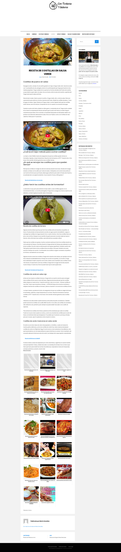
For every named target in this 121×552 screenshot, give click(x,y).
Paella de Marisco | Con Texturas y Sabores (87, 177)
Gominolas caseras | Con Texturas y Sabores (88, 276)
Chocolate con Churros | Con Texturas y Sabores (88, 226)
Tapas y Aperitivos (82, 136)
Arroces (80, 93)
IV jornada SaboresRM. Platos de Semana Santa (88, 290)
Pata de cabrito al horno (83, 184)
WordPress (70, 548)
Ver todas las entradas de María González (33, 526)
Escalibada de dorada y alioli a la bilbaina (87, 241)
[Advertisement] (60, 20)
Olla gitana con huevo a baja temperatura (87, 171)
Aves (80, 95)
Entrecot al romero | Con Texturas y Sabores (88, 239)
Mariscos (80, 113)
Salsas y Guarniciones (74, 34)
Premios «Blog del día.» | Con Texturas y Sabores (88, 201)
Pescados (81, 123)
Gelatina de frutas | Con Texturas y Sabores (87, 271)
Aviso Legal (71, 546)
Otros (80, 116)
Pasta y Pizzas (82, 121)
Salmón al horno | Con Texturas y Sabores (87, 215)
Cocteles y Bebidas (44, 34)
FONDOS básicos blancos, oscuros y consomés (88, 266)
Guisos (80, 108)
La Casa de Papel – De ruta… (84, 292)
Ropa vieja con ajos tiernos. (84, 210)
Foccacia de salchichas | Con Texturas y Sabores (88, 264)
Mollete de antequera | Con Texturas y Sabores (88, 157)
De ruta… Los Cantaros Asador (85, 231)
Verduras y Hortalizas (83, 138)
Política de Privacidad (52, 546)
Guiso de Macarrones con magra (85, 279)
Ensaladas (81, 105)
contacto (94, 83)
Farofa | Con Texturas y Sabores (85, 254)
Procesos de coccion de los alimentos (86, 208)
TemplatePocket (59, 548)
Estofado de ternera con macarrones (86, 248)
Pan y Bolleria (81, 118)
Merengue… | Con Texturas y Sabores (86, 155)
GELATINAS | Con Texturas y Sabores (86, 274)
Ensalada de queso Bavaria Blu (85, 234)
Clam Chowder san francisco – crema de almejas (88, 228)
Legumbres (81, 111)
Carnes (53, 34)
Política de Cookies (62, 546)
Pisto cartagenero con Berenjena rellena (87, 193)
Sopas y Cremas (61, 34)
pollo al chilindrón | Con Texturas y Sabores (87, 196)
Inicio (28, 34)
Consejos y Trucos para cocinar (85, 103)
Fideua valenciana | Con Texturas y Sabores (87, 257)
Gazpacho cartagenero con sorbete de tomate (88, 269)
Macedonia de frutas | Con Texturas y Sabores (88, 295)
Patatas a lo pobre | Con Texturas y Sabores (87, 187)
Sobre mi (34, 34)
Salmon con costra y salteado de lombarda (87, 213)
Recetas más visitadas (88, 34)
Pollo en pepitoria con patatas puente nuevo (88, 198)
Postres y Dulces (82, 126)
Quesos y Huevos (82, 128)
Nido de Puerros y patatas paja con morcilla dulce (89, 164)
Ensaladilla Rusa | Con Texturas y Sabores (87, 236)
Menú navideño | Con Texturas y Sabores (87, 152)
